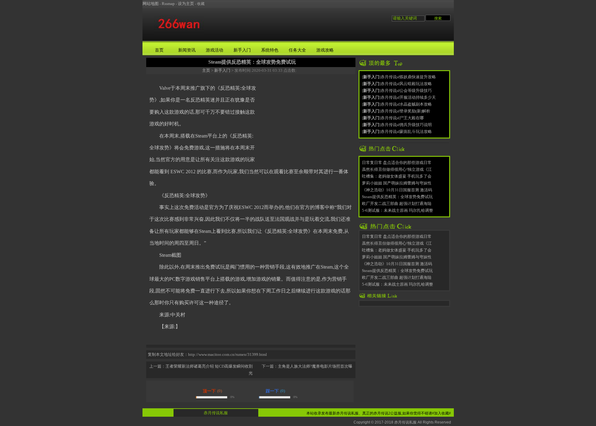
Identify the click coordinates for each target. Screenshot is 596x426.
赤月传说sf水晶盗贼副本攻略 (406, 104)
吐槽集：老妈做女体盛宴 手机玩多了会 (396, 176)
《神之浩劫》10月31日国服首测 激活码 (397, 190)
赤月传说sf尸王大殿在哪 (402, 118)
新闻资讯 (187, 50)
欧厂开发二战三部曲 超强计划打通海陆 (396, 203)
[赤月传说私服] (179, 32)
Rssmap (168, 3)
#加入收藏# (441, 413)
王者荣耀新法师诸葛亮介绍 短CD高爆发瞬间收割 (209, 366)
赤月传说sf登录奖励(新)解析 (405, 111)
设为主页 (186, 3)
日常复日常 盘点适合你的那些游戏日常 (396, 162)
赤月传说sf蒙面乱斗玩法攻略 (406, 131)
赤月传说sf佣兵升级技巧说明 (406, 124)
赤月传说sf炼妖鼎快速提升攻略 (408, 77)
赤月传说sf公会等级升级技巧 (406, 90)
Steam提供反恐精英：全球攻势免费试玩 (397, 196)
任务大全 (297, 50)
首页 (159, 50)
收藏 (201, 4)
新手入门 (242, 50)
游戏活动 (214, 50)
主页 (206, 70)
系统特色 (269, 50)
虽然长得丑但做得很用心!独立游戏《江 (397, 169)
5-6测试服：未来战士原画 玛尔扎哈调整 (397, 210)
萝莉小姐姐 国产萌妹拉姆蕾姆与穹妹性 (396, 183)
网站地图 (150, 3)
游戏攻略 (325, 50)
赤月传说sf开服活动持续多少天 (408, 97)
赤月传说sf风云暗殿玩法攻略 (406, 83)
